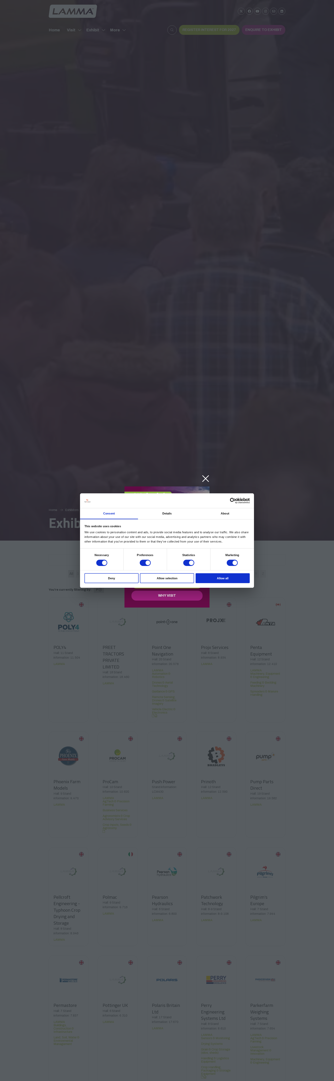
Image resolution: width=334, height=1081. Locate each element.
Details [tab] (167, 513)
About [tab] (225, 513)
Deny (111, 578)
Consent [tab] (109, 513)
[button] (206, 478)
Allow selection (167, 578)
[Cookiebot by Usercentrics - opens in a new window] (233, 501)
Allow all (222, 578)
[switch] (145, 563)
